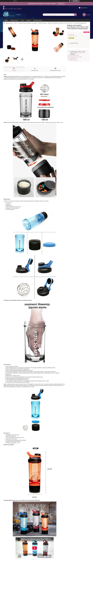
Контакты (28, 20)
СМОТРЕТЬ (61, 3)
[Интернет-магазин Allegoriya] (9, 14)
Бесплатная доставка (74, 55)
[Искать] (75, 14)
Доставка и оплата (38, 20)
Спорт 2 (15, 23)
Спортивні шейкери (42, 23)
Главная (6, 20)
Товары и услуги (14, 20)
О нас (22, 20)
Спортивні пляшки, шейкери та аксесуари (27, 23)
